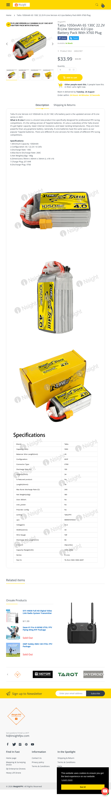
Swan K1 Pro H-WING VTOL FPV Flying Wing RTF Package (37, 628)
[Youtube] (32, 744)
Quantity (61, 66)
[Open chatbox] (105, 791)
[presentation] (7, 674)
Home (8, 15)
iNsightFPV (62, 22)
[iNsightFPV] (21, 5)
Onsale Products (16, 600)
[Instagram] (20, 744)
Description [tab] (42, 105)
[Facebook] (7, 744)
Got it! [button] (83, 787)
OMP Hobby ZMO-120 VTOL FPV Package (37, 645)
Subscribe (95, 693)
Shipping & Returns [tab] (65, 105)
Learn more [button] (67, 780)
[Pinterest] (26, 744)
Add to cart (71, 77)
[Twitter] (13, 744)
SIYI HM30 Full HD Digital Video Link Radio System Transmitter (37, 612)
